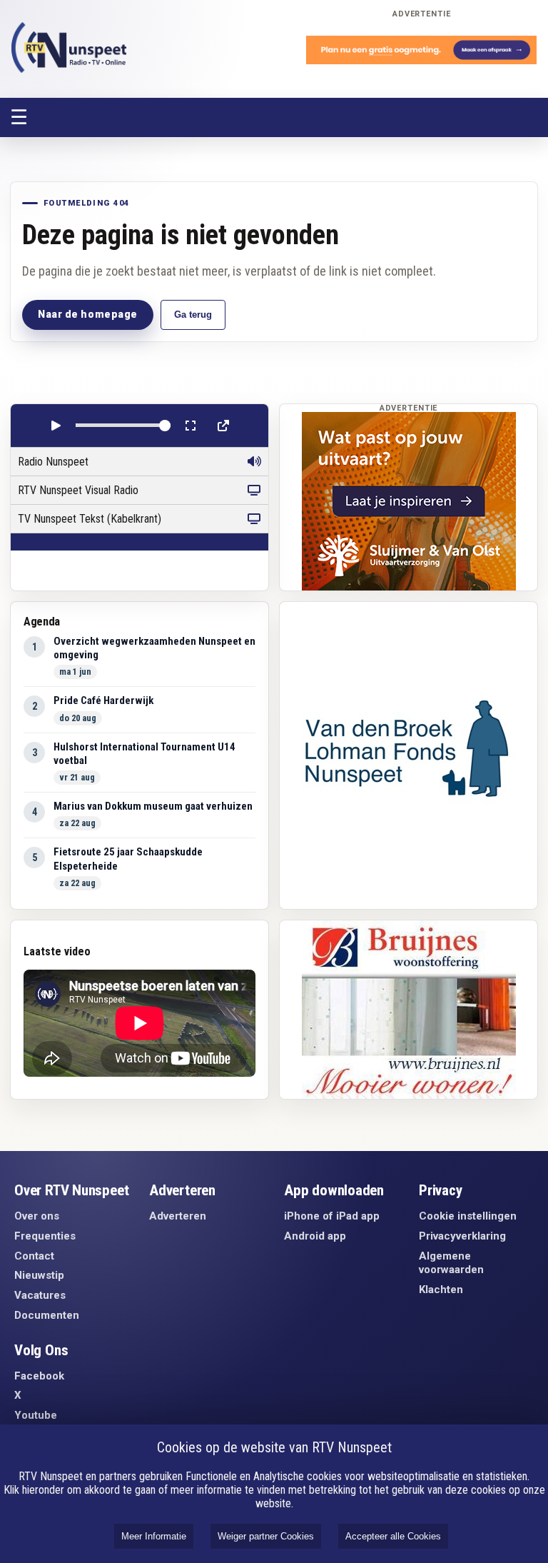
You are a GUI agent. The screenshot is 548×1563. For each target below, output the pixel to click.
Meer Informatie (153, 1536)
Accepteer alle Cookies (393, 1536)
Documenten (46, 1315)
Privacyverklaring (462, 1236)
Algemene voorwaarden (451, 1263)
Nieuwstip (39, 1275)
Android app (315, 1236)
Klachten (441, 1289)
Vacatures (40, 1295)
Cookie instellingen (468, 1216)
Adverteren (177, 1216)
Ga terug (193, 314)
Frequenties (45, 1236)
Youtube (35, 1415)
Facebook (39, 1375)
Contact (34, 1256)
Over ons (36, 1216)
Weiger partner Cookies (266, 1536)
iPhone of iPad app (332, 1216)
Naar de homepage (88, 314)
